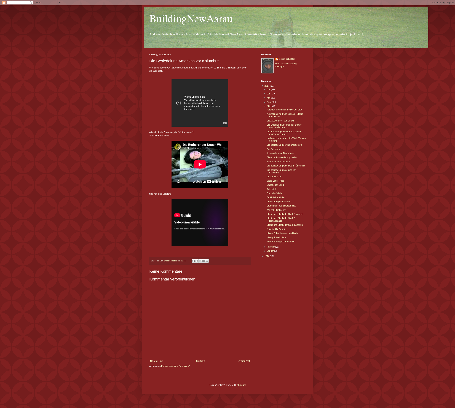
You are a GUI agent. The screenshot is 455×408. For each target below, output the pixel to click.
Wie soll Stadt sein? (276, 210)
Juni (269, 93)
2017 (267, 86)
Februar (271, 247)
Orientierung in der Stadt (278, 201)
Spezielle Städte (274, 193)
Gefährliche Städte (276, 197)
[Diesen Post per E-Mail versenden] (193, 261)
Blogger (242, 385)
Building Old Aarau (276, 229)
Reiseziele (272, 189)
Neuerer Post (156, 361)
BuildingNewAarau (190, 18)
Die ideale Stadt (274, 176)
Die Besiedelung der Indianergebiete (284, 145)
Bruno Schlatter (287, 59)
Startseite (200, 361)
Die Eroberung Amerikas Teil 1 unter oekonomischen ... (284, 132)
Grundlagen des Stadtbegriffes (281, 206)
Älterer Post (244, 361)
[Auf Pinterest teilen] (207, 261)
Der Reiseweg (273, 149)
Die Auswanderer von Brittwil (280, 121)
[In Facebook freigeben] (203, 261)
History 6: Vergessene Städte (281, 241)
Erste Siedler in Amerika (278, 161)
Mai (269, 98)
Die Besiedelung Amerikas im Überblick (286, 166)
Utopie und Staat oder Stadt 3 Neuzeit (285, 214)
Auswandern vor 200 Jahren (280, 153)
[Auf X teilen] (200, 261)
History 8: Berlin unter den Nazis (282, 233)
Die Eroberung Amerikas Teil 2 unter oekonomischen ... (284, 126)
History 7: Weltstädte (276, 237)
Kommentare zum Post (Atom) (175, 366)
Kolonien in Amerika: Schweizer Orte (284, 109)
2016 (267, 256)
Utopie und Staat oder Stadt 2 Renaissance (281, 219)
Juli (269, 89)
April (269, 102)
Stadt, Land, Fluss (275, 181)
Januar (270, 251)
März (269, 106)
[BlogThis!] (197, 261)
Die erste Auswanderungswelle (282, 157)
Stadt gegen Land (275, 185)
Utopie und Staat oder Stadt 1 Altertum (285, 225)
